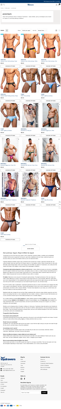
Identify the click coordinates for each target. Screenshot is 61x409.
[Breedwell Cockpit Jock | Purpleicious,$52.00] (30, 184)
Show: (19, 30)
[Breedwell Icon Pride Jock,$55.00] (30, 115)
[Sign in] (56, 4)
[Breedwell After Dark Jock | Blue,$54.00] (50, 150)
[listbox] (42, 30)
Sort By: (34, 30)
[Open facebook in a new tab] (24, 379)
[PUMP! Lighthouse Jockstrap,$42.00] (50, 80)
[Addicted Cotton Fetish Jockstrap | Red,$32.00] (50, 46)
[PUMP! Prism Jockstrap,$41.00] (30, 80)
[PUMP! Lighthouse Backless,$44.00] (10, 115)
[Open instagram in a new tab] (21, 379)
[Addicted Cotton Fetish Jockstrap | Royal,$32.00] (10, 46)
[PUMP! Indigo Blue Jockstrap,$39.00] (50, 184)
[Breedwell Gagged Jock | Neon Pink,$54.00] (10, 150)
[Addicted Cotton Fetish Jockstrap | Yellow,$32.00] (30, 46)
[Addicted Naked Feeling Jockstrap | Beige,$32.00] (10, 80)
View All (2, 392)
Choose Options (10, 66)
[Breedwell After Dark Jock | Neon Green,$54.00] (30, 150)
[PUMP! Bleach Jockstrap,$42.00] (10, 219)
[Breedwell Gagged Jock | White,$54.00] (50, 115)
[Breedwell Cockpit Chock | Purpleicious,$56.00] (10, 184)
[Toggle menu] (1, 5)
